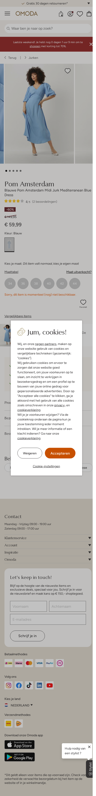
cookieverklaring (28, 410)
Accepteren (60, 453)
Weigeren (30, 453)
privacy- (60, 405)
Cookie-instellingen (46, 466)
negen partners (45, 344)
